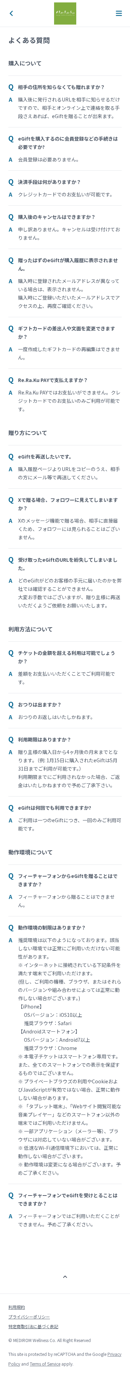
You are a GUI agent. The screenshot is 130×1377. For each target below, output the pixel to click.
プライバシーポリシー (29, 1317)
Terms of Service (45, 1364)
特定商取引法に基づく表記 (33, 1326)
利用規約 (16, 1307)
